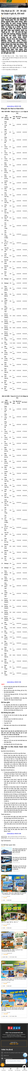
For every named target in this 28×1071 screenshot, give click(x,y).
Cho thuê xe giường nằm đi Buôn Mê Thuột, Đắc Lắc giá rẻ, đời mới (20, 850)
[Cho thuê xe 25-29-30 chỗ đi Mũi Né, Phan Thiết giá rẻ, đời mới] (6, 868)
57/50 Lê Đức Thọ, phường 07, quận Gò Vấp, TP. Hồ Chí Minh (15, 1052)
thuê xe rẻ (14, 838)
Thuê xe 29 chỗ (16, 15)
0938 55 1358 (18, 106)
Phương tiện (4, 896)
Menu (26, 2)
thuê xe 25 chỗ (7, 838)
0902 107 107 (6, 1055)
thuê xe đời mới (11, 836)
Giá (2, 897)
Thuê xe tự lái (10, 15)
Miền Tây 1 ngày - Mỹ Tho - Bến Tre (10, 922)
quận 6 (25, 838)
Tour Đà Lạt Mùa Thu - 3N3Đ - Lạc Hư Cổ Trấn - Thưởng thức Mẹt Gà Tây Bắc (12, 950)
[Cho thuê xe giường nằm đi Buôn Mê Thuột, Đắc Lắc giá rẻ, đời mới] (6, 851)
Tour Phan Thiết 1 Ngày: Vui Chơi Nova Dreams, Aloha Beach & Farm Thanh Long (14, 979)
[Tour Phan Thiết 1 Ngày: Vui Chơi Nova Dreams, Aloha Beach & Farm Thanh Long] (14, 969)
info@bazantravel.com (8, 1058)
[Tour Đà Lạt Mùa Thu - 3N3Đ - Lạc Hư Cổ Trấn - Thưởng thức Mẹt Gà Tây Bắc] (14, 940)
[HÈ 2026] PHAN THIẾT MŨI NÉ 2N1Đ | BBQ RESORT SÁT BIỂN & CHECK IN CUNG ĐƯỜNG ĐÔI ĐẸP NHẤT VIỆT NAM (13, 1009)
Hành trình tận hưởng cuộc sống (6, 2)
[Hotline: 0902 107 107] (2, 1065)
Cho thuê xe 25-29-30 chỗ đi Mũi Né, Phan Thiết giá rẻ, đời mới (19, 867)
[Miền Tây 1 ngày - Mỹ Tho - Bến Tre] (14, 912)
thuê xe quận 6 (20, 838)
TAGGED (4, 836)
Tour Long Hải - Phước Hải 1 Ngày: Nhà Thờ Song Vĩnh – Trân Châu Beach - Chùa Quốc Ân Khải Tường (14, 893)
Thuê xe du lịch (5, 15)
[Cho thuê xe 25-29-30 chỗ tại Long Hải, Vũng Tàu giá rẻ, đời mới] (6, 859)
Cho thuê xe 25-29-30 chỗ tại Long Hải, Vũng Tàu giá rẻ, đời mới (19, 859)
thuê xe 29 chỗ (18, 836)
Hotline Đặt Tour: (14, 1042)
